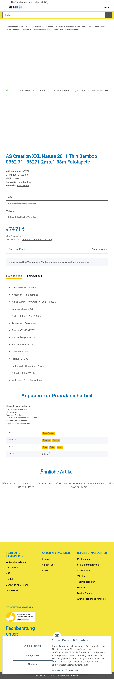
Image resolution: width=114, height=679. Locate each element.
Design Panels (84, 593)
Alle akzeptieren (32, 645)
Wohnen (56, 440)
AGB (8, 573)
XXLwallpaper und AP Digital (92, 598)
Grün (45, 447)
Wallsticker (83, 587)
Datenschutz (12, 567)
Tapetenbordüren (86, 581)
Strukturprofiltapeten (88, 564)
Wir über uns (48, 564)
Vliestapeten (83, 576)
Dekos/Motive (48, 433)
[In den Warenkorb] (8, 37)
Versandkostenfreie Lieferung (37, 239)
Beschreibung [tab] (14, 275)
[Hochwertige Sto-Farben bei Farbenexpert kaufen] (15, 7)
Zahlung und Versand (17, 584)
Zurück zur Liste (12, 27)
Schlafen (46, 440)
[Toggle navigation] (3, 6)
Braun (59, 447)
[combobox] (57, 203)
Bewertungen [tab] (34, 275)
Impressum (12, 590)
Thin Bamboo (24, 182)
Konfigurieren (33, 655)
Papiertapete (83, 559)
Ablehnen (33, 664)
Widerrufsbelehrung (16, 561)
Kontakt (10, 579)
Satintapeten (84, 570)
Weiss (52, 447)
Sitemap (46, 570)
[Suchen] (108, 15)
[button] (87, 7)
